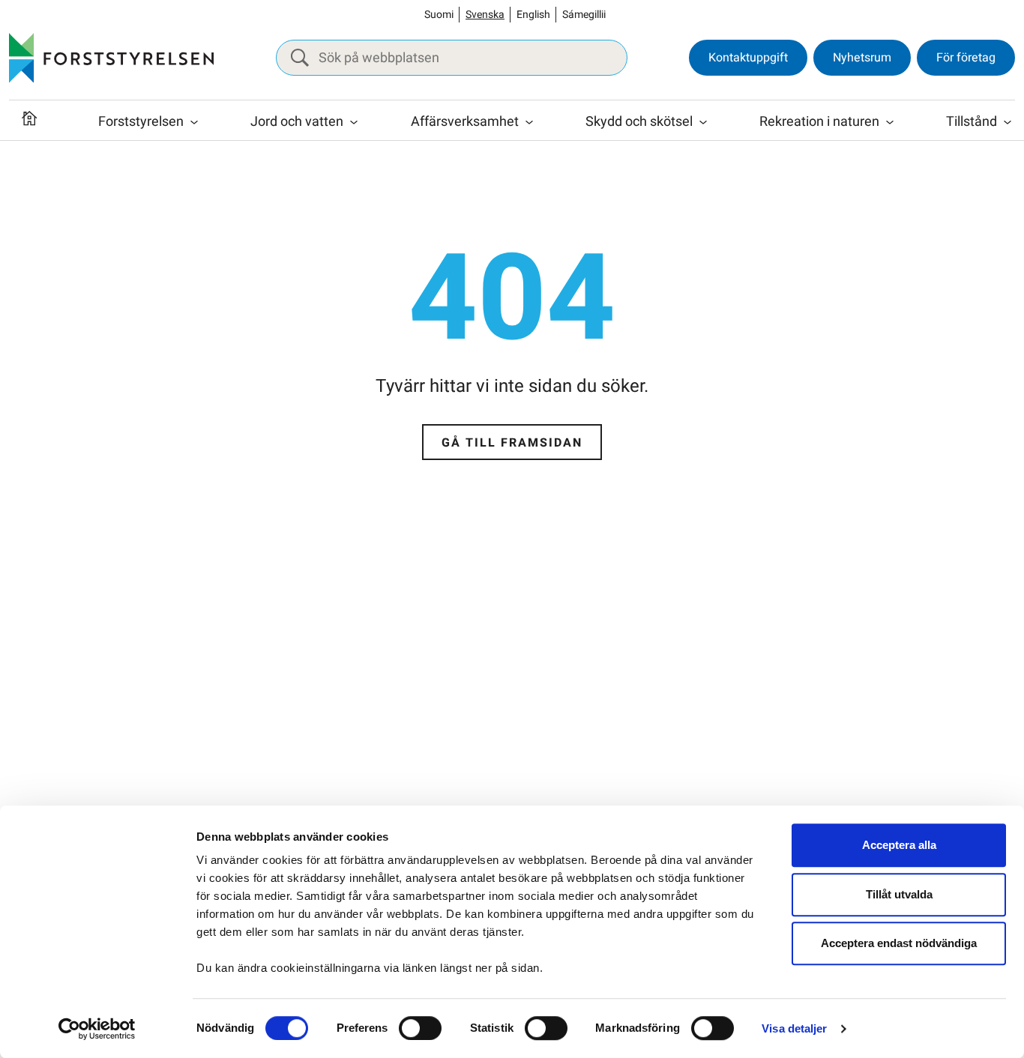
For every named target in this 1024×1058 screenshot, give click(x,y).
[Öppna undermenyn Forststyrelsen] (194, 122)
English (533, 14)
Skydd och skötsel (639, 122)
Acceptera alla (899, 844)
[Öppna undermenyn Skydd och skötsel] (703, 122)
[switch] (420, 1028)
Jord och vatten (296, 122)
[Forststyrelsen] (111, 58)
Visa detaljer (794, 1028)
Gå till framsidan (512, 443)
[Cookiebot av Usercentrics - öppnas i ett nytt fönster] (97, 1029)
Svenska (485, 14)
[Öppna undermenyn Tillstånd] (1007, 122)
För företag (966, 58)
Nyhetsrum (862, 58)
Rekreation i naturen (819, 122)
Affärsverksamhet (465, 122)
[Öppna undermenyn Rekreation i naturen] (889, 122)
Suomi (439, 14)
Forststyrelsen (141, 122)
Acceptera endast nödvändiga (899, 943)
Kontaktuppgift (748, 58)
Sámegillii (584, 14)
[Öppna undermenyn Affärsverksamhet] (529, 122)
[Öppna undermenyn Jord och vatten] (353, 122)
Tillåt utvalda (899, 894)
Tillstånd (971, 122)
